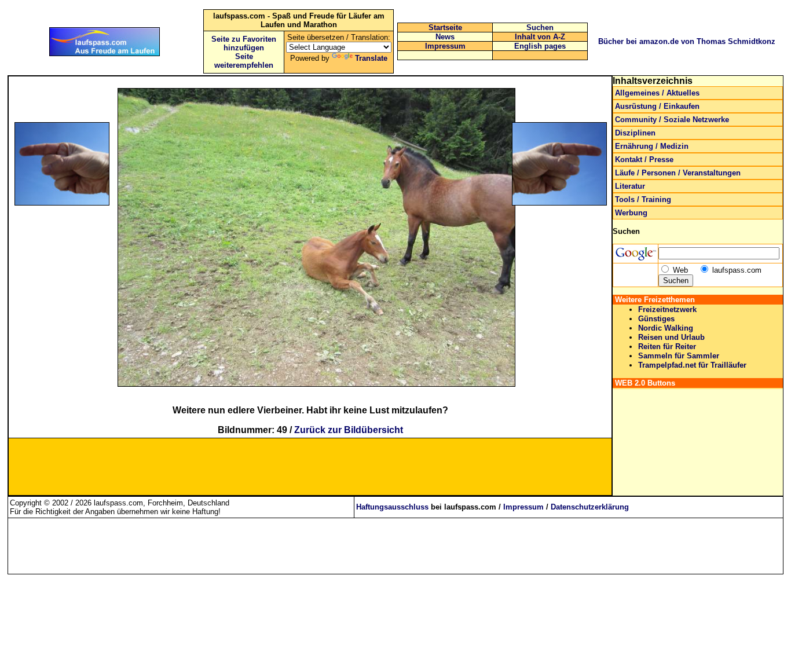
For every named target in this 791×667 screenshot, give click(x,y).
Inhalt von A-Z (540, 36)
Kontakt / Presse (644, 159)
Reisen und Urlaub (671, 337)
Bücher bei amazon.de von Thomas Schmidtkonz (686, 41)
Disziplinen (635, 133)
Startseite (445, 27)
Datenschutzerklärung (590, 507)
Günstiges (656, 318)
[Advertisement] (73, 282)
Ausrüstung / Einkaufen (657, 106)
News (445, 36)
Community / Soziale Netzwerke (672, 119)
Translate (371, 58)
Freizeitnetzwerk (667, 309)
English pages (540, 46)
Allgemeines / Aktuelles (657, 93)
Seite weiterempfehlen (243, 60)
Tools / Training (643, 199)
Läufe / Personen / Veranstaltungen (678, 172)
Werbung (631, 212)
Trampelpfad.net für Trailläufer (692, 365)
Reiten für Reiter (667, 346)
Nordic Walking (665, 328)
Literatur (630, 186)
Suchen (540, 27)
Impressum (445, 46)
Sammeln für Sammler (678, 355)
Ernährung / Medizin (652, 146)
